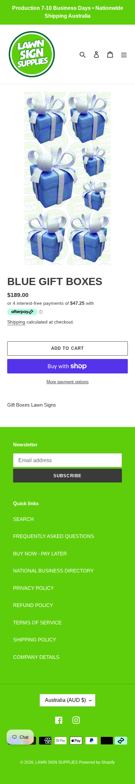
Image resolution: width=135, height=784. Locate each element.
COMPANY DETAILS (36, 657)
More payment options (68, 381)
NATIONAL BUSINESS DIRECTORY (53, 570)
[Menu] (124, 54)
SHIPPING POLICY (34, 639)
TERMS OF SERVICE (37, 622)
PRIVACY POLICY (33, 588)
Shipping (16, 322)
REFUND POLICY (33, 605)
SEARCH (23, 519)
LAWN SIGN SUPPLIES (56, 762)
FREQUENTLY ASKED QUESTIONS (53, 536)
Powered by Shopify (97, 762)
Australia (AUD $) (65, 700)
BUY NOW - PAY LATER (40, 553)
